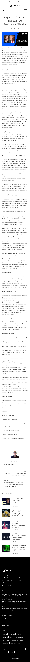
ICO (19, 643)
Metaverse (5, 646)
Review (5, 652)
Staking (11, 652)
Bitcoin (5, 634)
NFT (17, 646)
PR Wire (23, 649)
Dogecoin (5, 643)
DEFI (21, 640)
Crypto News (6, 640)
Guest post (12, 643)
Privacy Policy (5, 625)
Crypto (11, 637)
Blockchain (12, 634)
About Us (4, 618)
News (12, 646)
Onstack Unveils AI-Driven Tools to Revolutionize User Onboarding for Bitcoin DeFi (15, 473)
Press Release (11, 464)
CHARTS (5, 637)
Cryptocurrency (19, 637)
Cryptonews (15, 640)
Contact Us (4, 623)
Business (19, 634)
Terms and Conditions (7, 621)
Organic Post (6, 649)
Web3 (16, 652)
